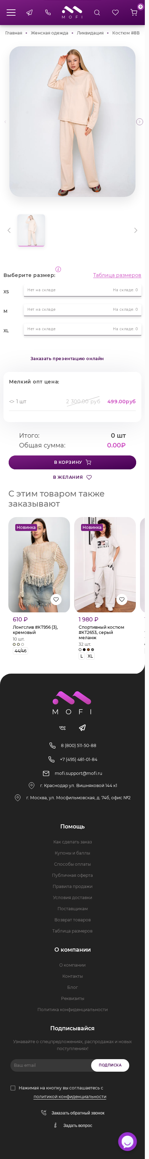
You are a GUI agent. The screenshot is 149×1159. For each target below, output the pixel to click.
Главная (13, 32)
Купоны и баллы (72, 853)
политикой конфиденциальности (70, 1096)
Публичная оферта (72, 875)
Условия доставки (72, 897)
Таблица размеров (117, 275)
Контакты (72, 976)
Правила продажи (73, 886)
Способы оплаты (72, 864)
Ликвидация (90, 32)
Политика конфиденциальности (72, 1009)
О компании (72, 965)
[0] (133, 12)
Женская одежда (49, 32)
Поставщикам (73, 908)
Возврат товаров (72, 919)
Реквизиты (72, 998)
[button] (139, 121)
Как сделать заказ (72, 841)
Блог (72, 987)
